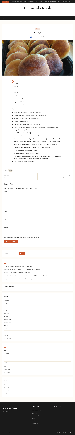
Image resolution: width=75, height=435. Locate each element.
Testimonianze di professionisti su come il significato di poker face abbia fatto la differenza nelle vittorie (25, 275)
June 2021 (6, 329)
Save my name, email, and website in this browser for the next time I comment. (21, 237)
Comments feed (7, 391)
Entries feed (6, 387)
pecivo (10, 170)
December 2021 (7, 319)
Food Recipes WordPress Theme (66, 432)
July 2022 (6, 316)
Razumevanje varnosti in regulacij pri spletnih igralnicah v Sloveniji (22, 1)
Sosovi (5, 366)
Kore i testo (6, 356)
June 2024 (6, 304)
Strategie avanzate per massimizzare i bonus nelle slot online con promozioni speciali (22, 279)
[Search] (4, 18)
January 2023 (6, 310)
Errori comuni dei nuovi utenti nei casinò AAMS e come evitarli (17, 272)
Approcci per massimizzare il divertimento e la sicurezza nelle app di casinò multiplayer (22, 269)
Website (6, 227)
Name (6, 211)
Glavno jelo (6, 353)
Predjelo (5, 363)
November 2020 (7, 338)
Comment (6, 191)
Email (5, 219)
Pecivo (37, 28)
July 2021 (6, 326)
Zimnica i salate (7, 372)
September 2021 (7, 322)
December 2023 (7, 307)
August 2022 (6, 313)
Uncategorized (7, 369)
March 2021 (6, 335)
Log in (5, 384)
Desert (5, 350)
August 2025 (6, 300)
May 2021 (6, 332)
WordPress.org (7, 394)
